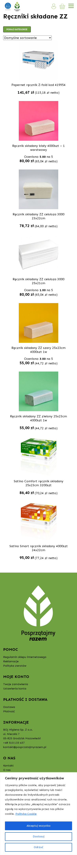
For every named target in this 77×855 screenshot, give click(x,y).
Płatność (9, 711)
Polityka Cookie (26, 814)
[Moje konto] (53, 6)
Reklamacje (11, 661)
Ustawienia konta (14, 688)
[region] (38, 813)
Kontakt (8, 765)
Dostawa (9, 707)
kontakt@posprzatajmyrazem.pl (24, 747)
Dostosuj (38, 836)
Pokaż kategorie (17, 29)
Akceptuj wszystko (39, 825)
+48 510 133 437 (14, 742)
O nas (7, 770)
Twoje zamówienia (15, 684)
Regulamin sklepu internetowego (24, 657)
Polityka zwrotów (14, 665)
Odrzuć (38, 847)
